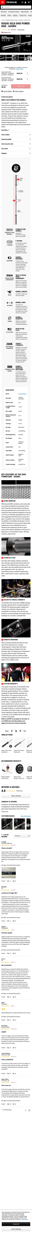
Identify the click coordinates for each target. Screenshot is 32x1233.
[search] (16, 7)
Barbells (21, 20)
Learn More (24, 1219)
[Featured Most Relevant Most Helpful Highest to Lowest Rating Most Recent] (22, 836)
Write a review (21, 29)
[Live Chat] (22, 2)
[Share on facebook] (12, 731)
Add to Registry (19, 91)
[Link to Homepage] (12, 2)
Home (2, 20)
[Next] (29, 1110)
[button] (2, 7)
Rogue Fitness (22, 394)
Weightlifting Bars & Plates (12, 20)
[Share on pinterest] (20, 731)
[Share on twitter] (16, 731)
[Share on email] (25, 731)
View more (4, 811)
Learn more (19, 69)
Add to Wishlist (7, 91)
